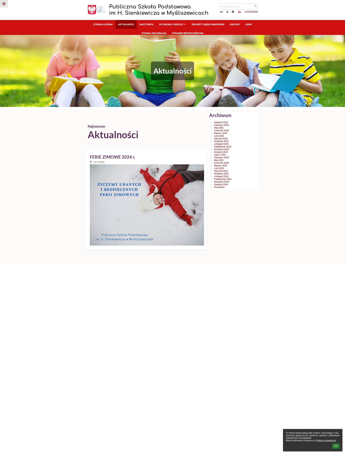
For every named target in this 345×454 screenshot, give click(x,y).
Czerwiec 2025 (221, 157)
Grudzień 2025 (221, 141)
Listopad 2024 (221, 176)
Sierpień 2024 (221, 184)
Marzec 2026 (220, 133)
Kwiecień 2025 (221, 162)
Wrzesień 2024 (221, 181)
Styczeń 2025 (221, 171)
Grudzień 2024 (221, 173)
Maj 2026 (218, 127)
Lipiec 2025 (220, 154)
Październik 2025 (222, 146)
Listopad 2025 (221, 144)
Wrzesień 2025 (221, 149)
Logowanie (251, 11)
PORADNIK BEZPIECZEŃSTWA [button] (188, 33)
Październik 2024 (222, 179)
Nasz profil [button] (146, 24)
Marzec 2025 (220, 165)
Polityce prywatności (326, 440)
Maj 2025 (218, 160)
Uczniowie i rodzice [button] (171, 24)
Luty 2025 (219, 168)
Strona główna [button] (103, 24)
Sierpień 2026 (221, 122)
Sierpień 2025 (221, 152)
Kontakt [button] (235, 24)
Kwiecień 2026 (221, 130)
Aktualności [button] (126, 24)
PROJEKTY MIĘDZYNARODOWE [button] (208, 24)
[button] (232, 12)
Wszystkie (219, 187)
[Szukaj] (255, 6)
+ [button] (222, 11)
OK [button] (335, 446)
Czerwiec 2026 (221, 125)
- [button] (228, 11)
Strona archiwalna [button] (154, 33)
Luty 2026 (219, 135)
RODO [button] (249, 24)
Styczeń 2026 (221, 138)
